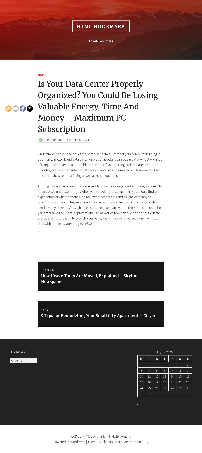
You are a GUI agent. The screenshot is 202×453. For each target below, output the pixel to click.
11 (149, 376)
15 (180, 376)
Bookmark (106, 441)
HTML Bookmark (101, 26)
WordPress (78, 441)
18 (149, 382)
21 (172, 382)
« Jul (140, 404)
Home (42, 75)
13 (164, 376)
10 (141, 376)
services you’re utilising (64, 175)
